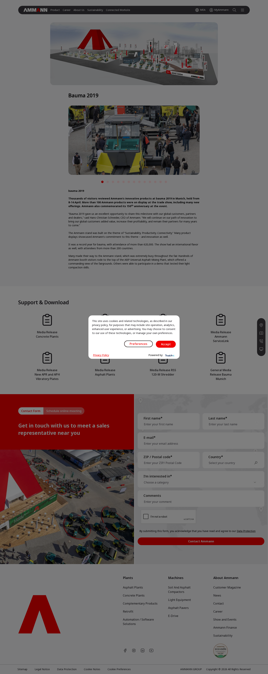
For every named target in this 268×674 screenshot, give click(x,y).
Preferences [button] (138, 344)
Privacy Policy (101, 355)
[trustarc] (169, 355)
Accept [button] (166, 344)
